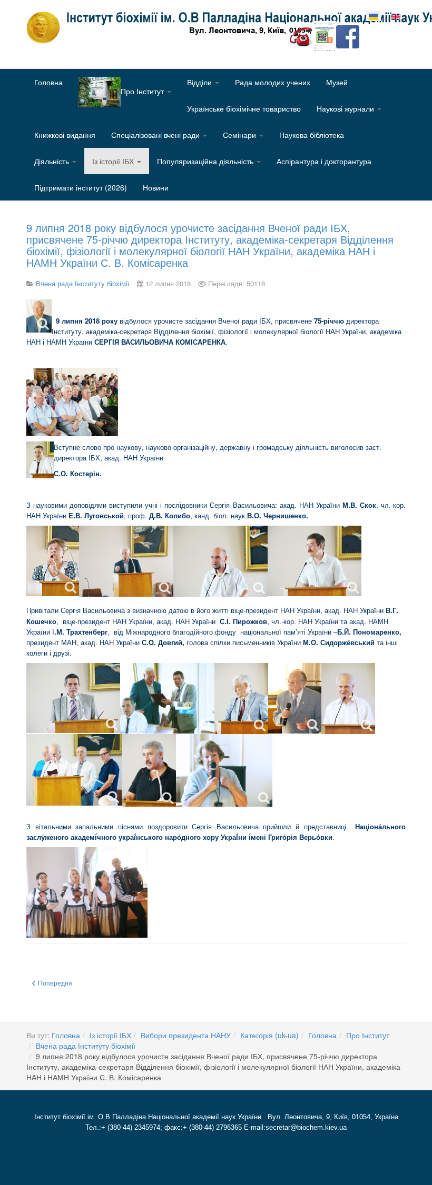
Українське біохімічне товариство (244, 108)
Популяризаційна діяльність (206, 161)
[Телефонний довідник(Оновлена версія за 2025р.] (301, 36)
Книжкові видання (64, 134)
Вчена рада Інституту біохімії (85, 1045)
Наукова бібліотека (311, 134)
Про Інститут (367, 1035)
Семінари (240, 134)
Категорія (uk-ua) (269, 1035)
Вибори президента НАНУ (186, 1035)
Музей (337, 82)
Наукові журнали (346, 108)
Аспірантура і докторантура (324, 161)
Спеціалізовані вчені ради (156, 134)
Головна (48, 82)
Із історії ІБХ (114, 161)
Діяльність (52, 161)
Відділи (200, 82)
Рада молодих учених (272, 82)
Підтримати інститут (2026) (80, 187)
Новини (156, 187)
